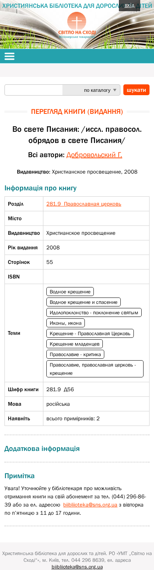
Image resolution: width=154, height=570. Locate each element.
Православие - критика (75, 354)
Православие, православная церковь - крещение (93, 369)
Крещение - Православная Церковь (90, 333)
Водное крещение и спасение (83, 302)
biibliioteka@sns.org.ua (90, 504)
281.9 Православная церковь (83, 203)
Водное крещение (70, 292)
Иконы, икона (65, 323)
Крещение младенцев (74, 344)
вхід (129, 4)
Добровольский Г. (94, 154)
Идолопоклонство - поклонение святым (94, 312)
